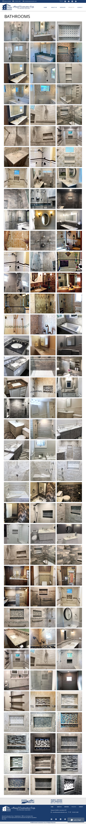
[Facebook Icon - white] (68, 1)
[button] (16, 199)
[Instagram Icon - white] (65, 1)
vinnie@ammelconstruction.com (30, 1)
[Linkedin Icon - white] (72, 1)
